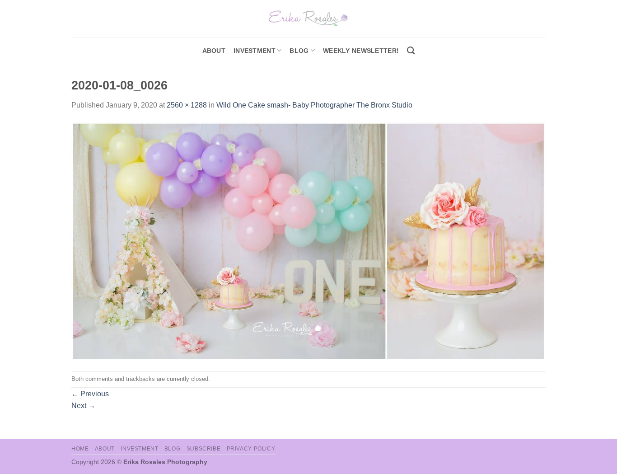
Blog (299, 50)
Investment (139, 449)
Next (83, 405)
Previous (90, 394)
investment (255, 50)
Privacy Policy (251, 449)
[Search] (411, 51)
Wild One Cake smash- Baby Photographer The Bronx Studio (314, 105)
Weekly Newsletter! (361, 50)
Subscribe (204, 449)
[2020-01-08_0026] (308, 240)
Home (80, 449)
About (213, 50)
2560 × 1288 (187, 105)
